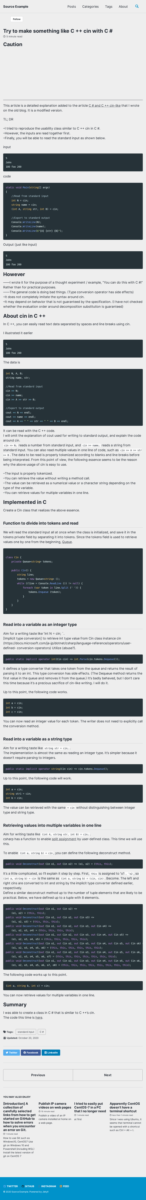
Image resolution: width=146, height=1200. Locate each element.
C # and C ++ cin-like (105, 105)
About (123, 6)
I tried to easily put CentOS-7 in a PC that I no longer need (90, 1107)
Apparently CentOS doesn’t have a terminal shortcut (125, 1107)
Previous (38, 1075)
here (38, 1017)
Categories (90, 6)
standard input (26, 1031)
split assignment (64, 839)
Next (107, 1075)
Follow (16, 19)
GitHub (29, 1186)
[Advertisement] (73, 75)
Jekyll (45, 1191)
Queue (67, 542)
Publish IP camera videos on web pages (55, 1105)
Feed (65, 1186)
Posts (71, 6)
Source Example (15, 6)
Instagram (48, 1186)
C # (42, 1031)
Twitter (12, 1186)
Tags (108, 6)
